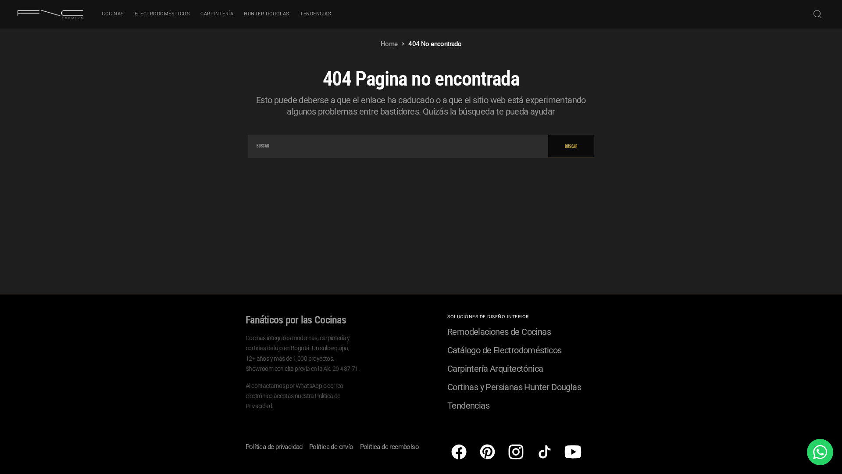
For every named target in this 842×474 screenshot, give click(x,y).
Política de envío (331, 447)
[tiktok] (544, 451)
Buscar (571, 146)
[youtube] (573, 451)
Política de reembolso (389, 447)
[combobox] (398, 146)
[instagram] (516, 451)
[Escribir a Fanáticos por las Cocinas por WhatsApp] (820, 452)
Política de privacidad (274, 447)
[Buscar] (817, 14)
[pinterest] (487, 451)
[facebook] (459, 451)
